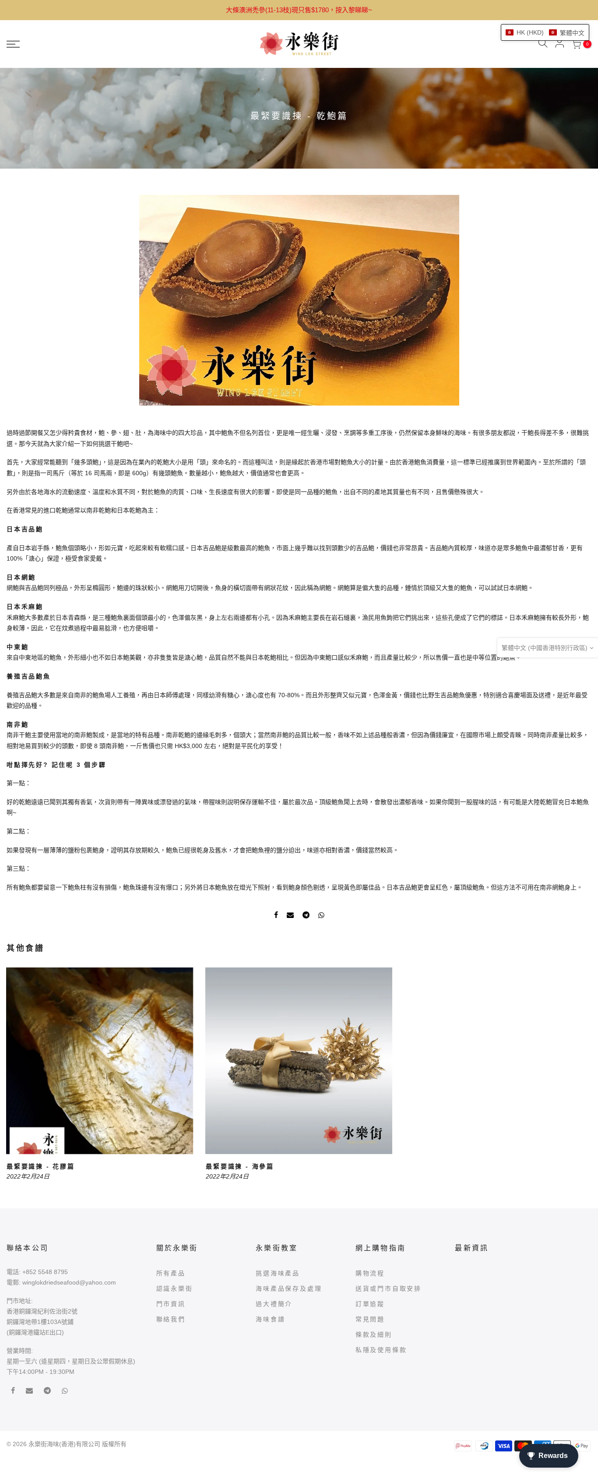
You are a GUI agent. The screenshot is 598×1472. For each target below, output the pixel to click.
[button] (545, 32)
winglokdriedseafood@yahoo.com (69, 1282)
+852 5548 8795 (45, 1271)
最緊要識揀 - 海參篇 (240, 1166)
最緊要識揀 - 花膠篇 (41, 1166)
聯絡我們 (171, 1319)
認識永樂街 (174, 1288)
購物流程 (370, 1273)
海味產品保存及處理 (289, 1288)
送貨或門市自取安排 (388, 1288)
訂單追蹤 (370, 1303)
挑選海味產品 (278, 1273)
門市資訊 (171, 1303)
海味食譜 (270, 1319)
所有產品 (171, 1273)
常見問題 (370, 1319)
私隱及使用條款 (381, 1349)
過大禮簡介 (274, 1303)
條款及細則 (373, 1334)
